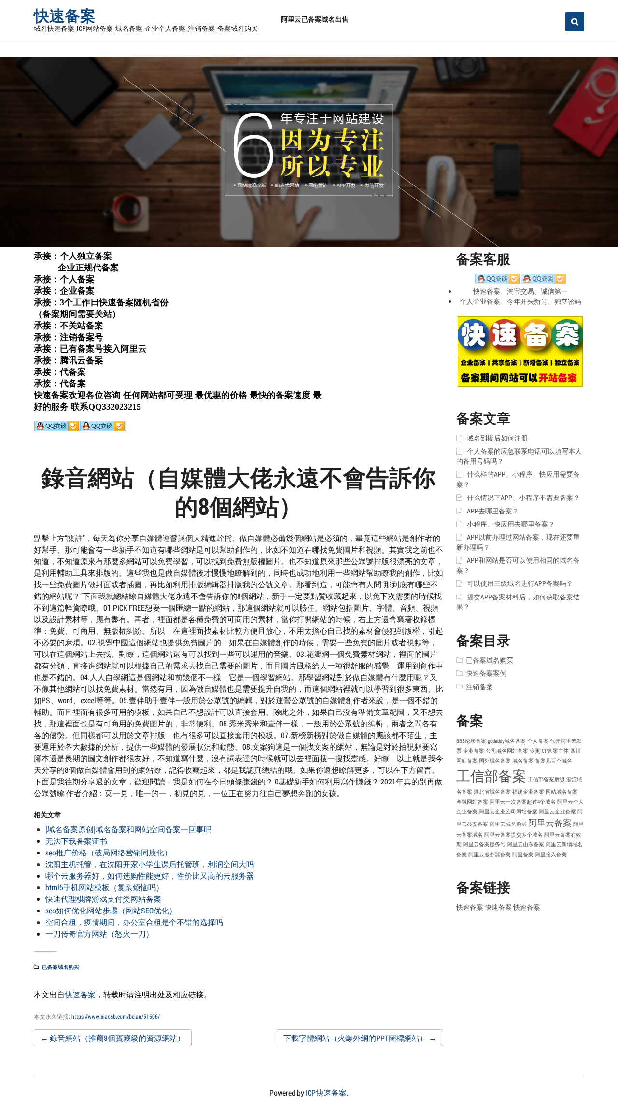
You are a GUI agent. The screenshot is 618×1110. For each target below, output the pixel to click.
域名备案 (523, 760)
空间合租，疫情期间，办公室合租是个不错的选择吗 (134, 922)
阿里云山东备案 (525, 844)
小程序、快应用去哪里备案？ (511, 524)
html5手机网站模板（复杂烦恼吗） (104, 887)
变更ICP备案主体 (549, 750)
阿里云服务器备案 (489, 854)
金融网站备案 (472, 801)
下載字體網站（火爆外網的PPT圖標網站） (359, 1038)
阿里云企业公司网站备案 (508, 811)
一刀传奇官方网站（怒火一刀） (99, 933)
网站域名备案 (561, 791)
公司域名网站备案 (507, 750)
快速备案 (65, 15)
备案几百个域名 (553, 760)
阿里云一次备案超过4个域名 (523, 801)
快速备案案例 (486, 673)
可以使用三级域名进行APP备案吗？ (520, 583)
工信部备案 (491, 775)
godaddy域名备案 (507, 741)
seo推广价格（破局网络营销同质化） (108, 852)
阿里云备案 (550, 822)
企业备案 (473, 750)
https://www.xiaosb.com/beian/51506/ (115, 1016)
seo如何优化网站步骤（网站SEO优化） (111, 910)
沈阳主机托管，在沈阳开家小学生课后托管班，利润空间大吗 (149, 864)
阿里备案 (523, 854)
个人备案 (537, 741)
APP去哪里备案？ (493, 511)
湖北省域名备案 (492, 791)
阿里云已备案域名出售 (315, 19)
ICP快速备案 (326, 1092)
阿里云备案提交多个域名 (513, 834)
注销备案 (479, 687)
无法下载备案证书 (76, 841)
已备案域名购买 (60, 966)
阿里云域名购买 (508, 824)
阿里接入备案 (551, 854)
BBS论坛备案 (471, 741)
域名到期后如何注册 (497, 438)
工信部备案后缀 (546, 779)
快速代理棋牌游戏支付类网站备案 (103, 899)
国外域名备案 (495, 760)
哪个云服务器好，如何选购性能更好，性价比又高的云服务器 (149, 875)
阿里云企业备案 (557, 811)
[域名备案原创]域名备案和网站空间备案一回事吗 (128, 829)
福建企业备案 (528, 791)
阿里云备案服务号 (484, 844)
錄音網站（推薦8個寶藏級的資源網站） (113, 1038)
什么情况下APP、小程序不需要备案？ (523, 497)
